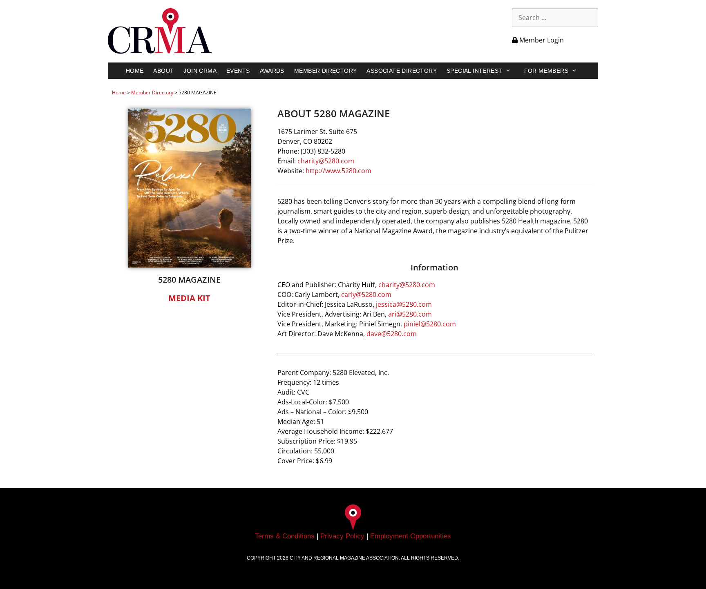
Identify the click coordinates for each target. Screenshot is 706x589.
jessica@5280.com (404, 304)
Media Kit (189, 297)
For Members (546, 70)
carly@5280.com (366, 294)
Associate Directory (401, 70)
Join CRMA (200, 70)
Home (135, 70)
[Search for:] (555, 17)
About (163, 70)
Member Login (541, 40)
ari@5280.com (410, 314)
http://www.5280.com (338, 170)
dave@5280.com (391, 333)
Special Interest (474, 70)
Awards (272, 70)
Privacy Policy (342, 536)
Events (238, 70)
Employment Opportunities (410, 536)
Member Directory (325, 70)
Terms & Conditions (285, 536)
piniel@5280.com (430, 323)
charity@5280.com (325, 160)
